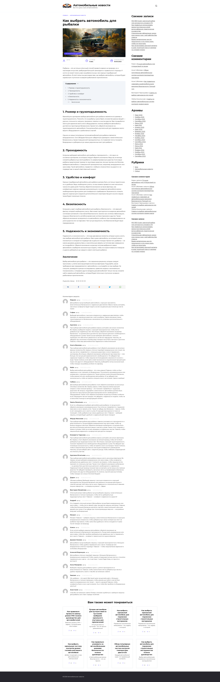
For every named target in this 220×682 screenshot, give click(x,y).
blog (136, 167)
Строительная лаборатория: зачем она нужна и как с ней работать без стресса (144, 35)
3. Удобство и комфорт (76, 94)
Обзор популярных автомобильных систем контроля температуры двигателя (122, 648)
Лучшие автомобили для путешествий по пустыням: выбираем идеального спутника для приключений (97, 615)
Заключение (76, 102)
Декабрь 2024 (140, 135)
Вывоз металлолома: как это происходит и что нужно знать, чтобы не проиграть (142, 41)
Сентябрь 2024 (140, 142)
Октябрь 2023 (140, 154)
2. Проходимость (74, 91)
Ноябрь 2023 (139, 152)
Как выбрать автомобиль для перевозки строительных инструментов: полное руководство (147, 648)
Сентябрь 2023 (140, 156)
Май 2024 (138, 148)
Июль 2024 (139, 144)
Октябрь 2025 (140, 119)
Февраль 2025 (140, 131)
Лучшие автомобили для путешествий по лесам (143, 182)
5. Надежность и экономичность (79, 99)
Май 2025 (138, 125)
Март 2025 (138, 129)
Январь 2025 (139, 133)
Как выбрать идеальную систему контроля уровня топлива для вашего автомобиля (73, 648)
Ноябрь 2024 (139, 138)
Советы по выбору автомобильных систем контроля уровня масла (142, 101)
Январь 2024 (139, 150)
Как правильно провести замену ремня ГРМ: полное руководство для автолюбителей (73, 616)
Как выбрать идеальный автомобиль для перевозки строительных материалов (122, 616)
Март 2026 (138, 115)
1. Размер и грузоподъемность (79, 88)
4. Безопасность (73, 96)
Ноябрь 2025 (139, 117)
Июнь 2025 (139, 123)
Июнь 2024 (139, 146)
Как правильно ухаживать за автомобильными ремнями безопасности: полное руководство (97, 648)
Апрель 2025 (139, 127)
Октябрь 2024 (140, 140)
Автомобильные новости (91, 5)
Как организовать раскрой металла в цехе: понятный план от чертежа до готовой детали (144, 48)
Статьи (137, 171)
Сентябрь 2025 (140, 121)
